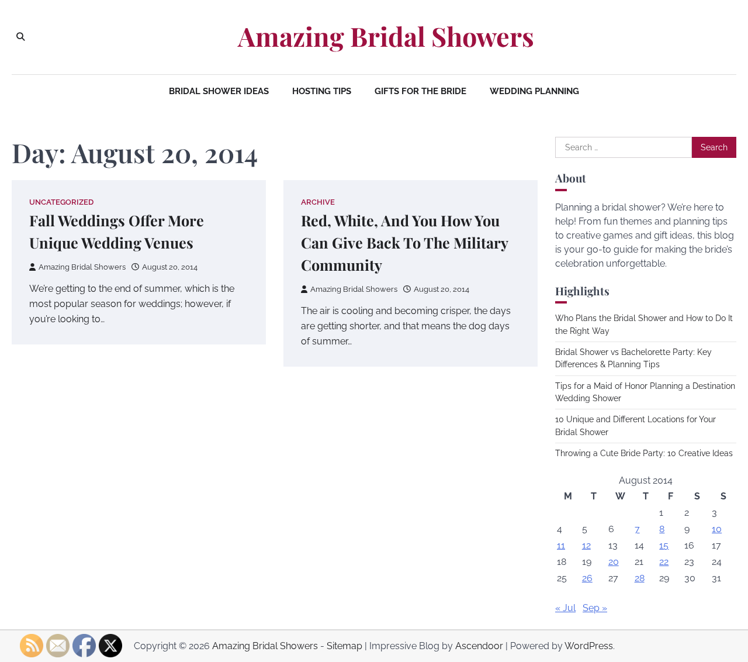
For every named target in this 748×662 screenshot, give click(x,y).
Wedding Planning (534, 91)
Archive (318, 202)
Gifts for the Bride (420, 91)
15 (664, 545)
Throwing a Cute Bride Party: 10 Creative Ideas (644, 453)
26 (587, 578)
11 (561, 545)
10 (717, 529)
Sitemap (344, 645)
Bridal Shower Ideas (219, 91)
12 (586, 545)
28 (640, 578)
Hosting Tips (321, 91)
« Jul (565, 607)
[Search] (20, 37)
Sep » (595, 607)
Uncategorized (61, 202)
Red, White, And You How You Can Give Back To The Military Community (404, 242)
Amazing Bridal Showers (386, 36)
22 (664, 561)
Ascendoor (479, 645)
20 (613, 561)
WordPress (589, 645)
